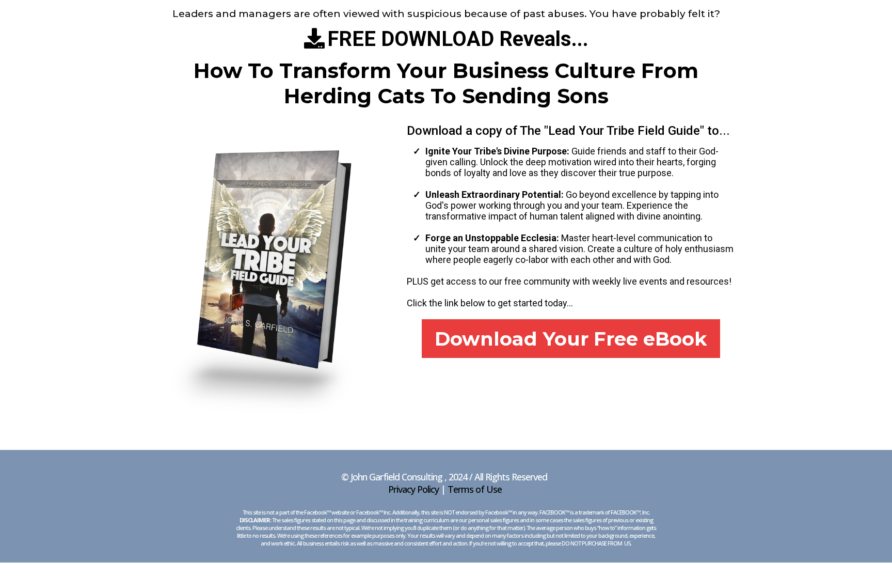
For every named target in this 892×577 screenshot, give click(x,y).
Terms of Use (475, 489)
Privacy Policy (413, 489)
